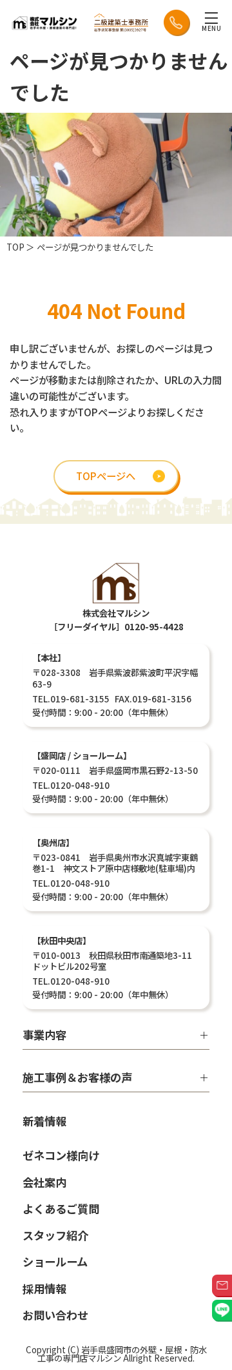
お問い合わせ (55, 1315)
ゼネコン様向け (61, 1155)
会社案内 (44, 1182)
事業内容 (44, 1036)
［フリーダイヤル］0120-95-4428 (116, 626)
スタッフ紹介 (55, 1235)
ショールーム (55, 1261)
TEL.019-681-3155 (71, 698)
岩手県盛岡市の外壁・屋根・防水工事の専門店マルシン (122, 1353)
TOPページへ (105, 475)
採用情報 (44, 1288)
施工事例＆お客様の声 (77, 1078)
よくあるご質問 (61, 1209)
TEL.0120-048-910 (71, 784)
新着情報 (44, 1122)
